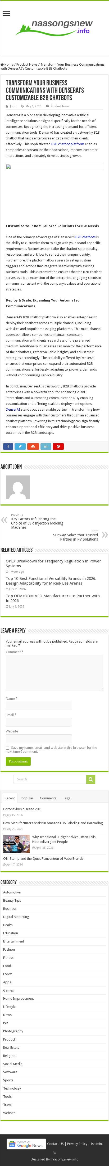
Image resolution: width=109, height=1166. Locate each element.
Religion (9, 1056)
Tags (66, 798)
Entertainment (13, 941)
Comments (48, 798)
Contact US (55, 1144)
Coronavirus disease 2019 (22, 809)
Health (8, 925)
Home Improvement (18, 998)
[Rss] (55, 1153)
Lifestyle (9, 1007)
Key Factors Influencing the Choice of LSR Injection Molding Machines (37, 521)
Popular (27, 798)
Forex (7, 974)
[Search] (90, 779)
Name (11, 699)
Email (11, 715)
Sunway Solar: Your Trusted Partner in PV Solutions (75, 535)
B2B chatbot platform (67, 144)
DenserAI (13, 409)
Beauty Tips (12, 900)
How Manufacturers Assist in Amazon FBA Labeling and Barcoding (53, 823)
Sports (8, 1080)
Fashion (9, 949)
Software (10, 1072)
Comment (14, 652)
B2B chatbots (85, 237)
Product (9, 1039)
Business (9, 909)
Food (7, 966)
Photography (13, 1031)
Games (8, 990)
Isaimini (97, 1144)
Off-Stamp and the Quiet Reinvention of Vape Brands (43, 859)
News (7, 1015)
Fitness (8, 958)
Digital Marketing (16, 917)
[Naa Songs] (54, 27)
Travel (7, 1105)
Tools (7, 1097)
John (13, 106)
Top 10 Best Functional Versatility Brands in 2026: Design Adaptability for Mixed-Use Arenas (51, 581)
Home (8, 64)
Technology (12, 1088)
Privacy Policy (77, 1144)
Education (10, 933)
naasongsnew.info (65, 1159)
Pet (5, 1023)
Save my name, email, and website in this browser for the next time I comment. (51, 750)
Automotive (12, 892)
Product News (27, 64)
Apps (7, 982)
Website (12, 731)
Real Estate (11, 1048)
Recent (10, 798)
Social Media (12, 1064)
